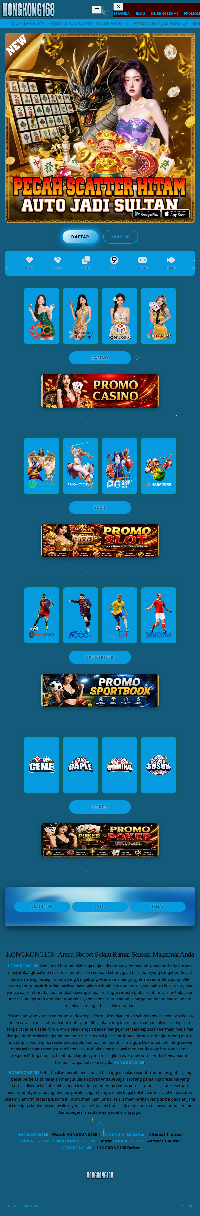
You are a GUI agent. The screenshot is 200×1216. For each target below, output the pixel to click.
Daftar (80, 237)
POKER (100, 806)
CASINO (100, 358)
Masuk (120, 237)
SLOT (100, 507)
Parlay (157, 906)
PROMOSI (192, 13)
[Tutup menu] (118, 7)
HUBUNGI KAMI (164, 13)
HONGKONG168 (23, 966)
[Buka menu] (97, 10)
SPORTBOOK (100, 657)
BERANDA (121, 13)
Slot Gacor (42, 906)
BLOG (140, 13)
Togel (100, 906)
